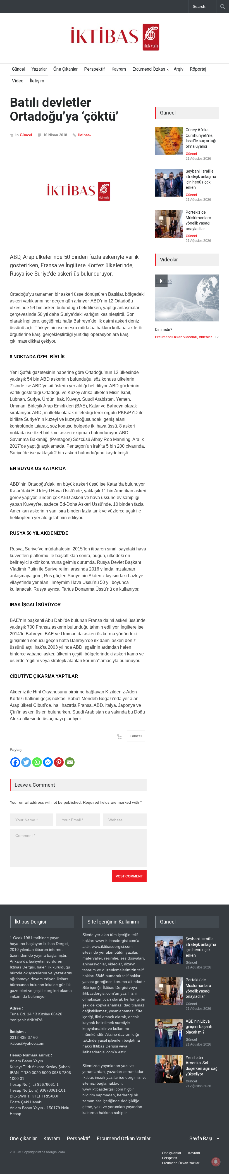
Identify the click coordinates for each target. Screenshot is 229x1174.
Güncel (18, 69)
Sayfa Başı (200, 1138)
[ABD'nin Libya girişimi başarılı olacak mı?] (169, 1033)
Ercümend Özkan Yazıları (124, 1138)
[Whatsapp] (37, 762)
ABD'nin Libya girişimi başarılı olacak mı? (199, 1026)
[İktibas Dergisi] (114, 42)
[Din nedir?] (187, 298)
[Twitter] (26, 762)
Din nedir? (163, 329)
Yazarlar (39, 69)
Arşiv (178, 69)
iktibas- (84, 135)
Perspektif (94, 69)
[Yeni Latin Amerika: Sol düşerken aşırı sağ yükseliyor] (169, 1069)
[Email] (70, 762)
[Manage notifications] (215, 1161)
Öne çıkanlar (23, 1138)
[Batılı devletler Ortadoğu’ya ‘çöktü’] (78, 191)
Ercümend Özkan (148, 69)
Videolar (205, 337)
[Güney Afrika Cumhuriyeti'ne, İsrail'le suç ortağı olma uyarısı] (169, 141)
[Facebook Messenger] (48, 762)
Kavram (118, 69)
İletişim (37, 80)
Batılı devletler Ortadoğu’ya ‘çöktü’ (64, 109)
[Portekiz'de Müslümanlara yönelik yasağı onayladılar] (169, 224)
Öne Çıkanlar (65, 69)
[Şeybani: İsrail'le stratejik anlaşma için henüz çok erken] (169, 183)
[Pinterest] (59, 762)
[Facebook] (15, 762)
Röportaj (198, 69)
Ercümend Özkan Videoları (176, 337)
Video (17, 80)
